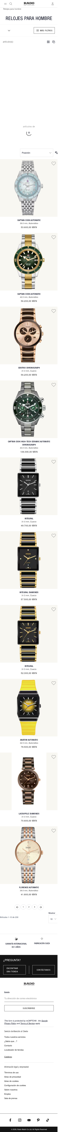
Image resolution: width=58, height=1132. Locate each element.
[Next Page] (40, 907)
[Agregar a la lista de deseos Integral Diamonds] (53, 535)
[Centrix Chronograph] (29, 335)
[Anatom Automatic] (29, 707)
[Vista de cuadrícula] (48, 42)
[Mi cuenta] (52, 4)
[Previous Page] (17, 907)
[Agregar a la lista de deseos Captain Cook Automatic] (53, 163)
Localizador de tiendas (14, 1049)
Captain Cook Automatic (29, 220)
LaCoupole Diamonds (29, 813)
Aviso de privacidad (12, 1076)
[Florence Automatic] (29, 855)
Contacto (8, 1045)
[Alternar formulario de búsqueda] (11, 4)
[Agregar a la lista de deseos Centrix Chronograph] (53, 311)
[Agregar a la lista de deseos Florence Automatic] (53, 830)
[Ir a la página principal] (29, 3)
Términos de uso (11, 1072)
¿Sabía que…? (10, 1041)
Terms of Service (27, 1023)
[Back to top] (29, 133)
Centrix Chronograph (29, 367)
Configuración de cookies (15, 1085)
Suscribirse (29, 1008)
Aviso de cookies (11, 1081)
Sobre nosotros (10, 1089)
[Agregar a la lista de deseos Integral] (53, 461)
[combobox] (8, 30)
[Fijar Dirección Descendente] (56, 152)
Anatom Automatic (29, 740)
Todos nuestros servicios (14, 1037)
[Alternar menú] (5, 4)
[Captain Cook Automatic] (29, 188)
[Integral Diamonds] (29, 560)
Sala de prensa (10, 1098)
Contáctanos (43, 970)
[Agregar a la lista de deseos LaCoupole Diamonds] (53, 756)
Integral (29, 518)
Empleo (7, 1094)
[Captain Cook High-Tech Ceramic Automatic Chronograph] (29, 409)
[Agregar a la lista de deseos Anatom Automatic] (53, 683)
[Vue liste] (54, 42)
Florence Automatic (29, 887)
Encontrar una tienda (12, 970)
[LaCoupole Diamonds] (29, 781)
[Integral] (29, 486)
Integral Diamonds (29, 592)
